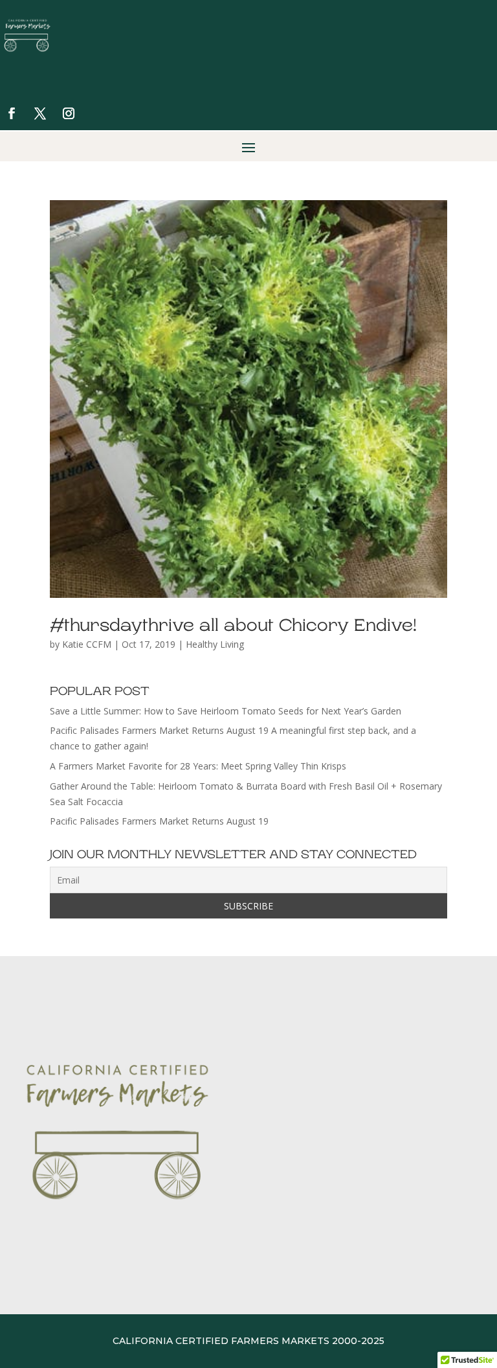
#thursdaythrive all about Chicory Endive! (233, 625)
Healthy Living (215, 644)
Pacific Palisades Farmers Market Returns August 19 (159, 821)
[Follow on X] (40, 113)
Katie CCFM (86, 644)
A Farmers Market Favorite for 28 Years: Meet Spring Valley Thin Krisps (198, 766)
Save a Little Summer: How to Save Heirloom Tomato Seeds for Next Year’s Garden (225, 711)
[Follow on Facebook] (11, 113)
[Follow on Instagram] (68, 113)
